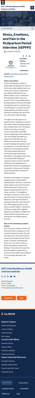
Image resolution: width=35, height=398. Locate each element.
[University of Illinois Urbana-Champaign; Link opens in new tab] (3, 3)
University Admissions (8, 325)
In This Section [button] (6, 28)
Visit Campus (5, 336)
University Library (7, 372)
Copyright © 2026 (8, 388)
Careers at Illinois (7, 329)
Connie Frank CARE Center (10, 368)
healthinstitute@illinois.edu (14, 288)
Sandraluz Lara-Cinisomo (25, 64)
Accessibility (24, 388)
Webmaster (6, 394)
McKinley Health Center (9, 365)
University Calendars (8, 350)
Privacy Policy (23, 383)
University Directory (8, 354)
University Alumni (7, 343)
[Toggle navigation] (32, 7)
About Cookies (7, 382)
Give (21, 298)
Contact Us (8, 298)
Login (18, 394)
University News (6, 333)
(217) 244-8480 (10, 285)
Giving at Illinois (6, 347)
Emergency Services (8, 361)
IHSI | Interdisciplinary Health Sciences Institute (16, 270)
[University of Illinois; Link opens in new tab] (8, 314)
